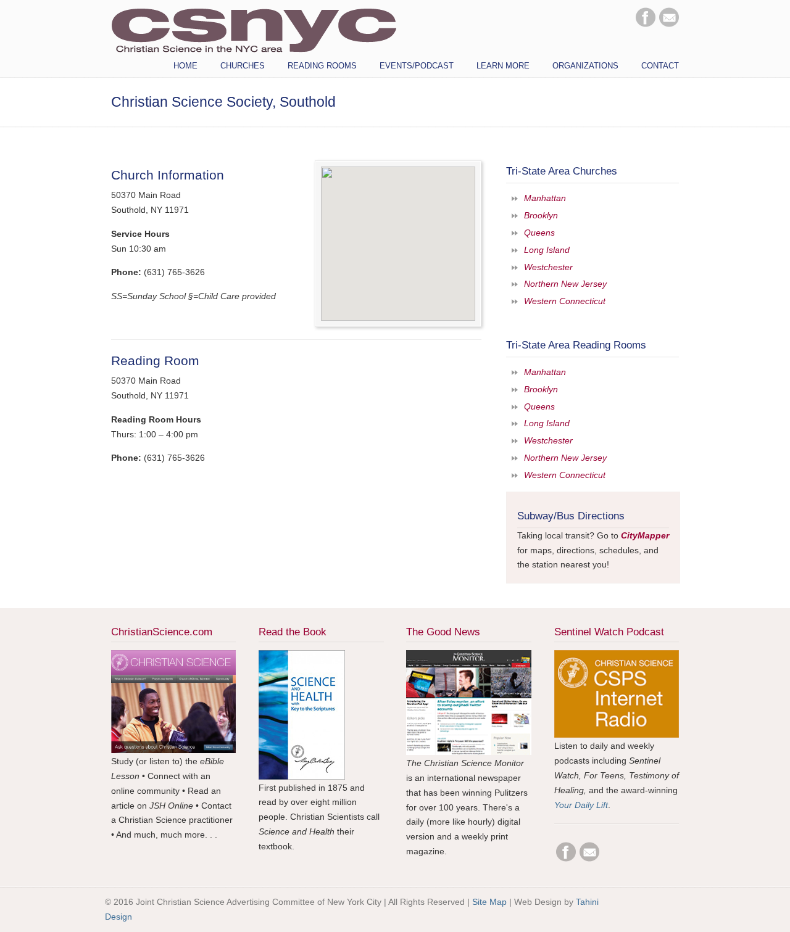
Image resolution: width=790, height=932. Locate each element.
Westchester (548, 267)
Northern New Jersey (565, 284)
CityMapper (645, 535)
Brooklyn (541, 215)
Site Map (489, 902)
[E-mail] (669, 24)
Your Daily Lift (581, 805)
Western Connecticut (564, 301)
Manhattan (545, 198)
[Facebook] (645, 24)
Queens (539, 232)
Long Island (547, 250)
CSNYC (253, 29)
